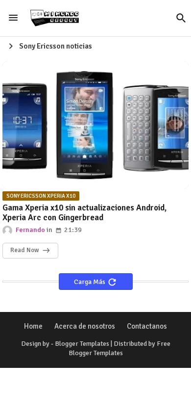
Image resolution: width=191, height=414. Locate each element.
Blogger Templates (82, 343)
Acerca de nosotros (84, 326)
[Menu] (13, 18)
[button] (181, 18)
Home (33, 326)
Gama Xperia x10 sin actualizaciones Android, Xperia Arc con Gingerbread (84, 213)
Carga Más (90, 282)
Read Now (24, 250)
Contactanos (147, 326)
